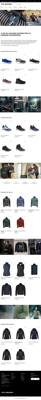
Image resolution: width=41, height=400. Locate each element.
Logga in (12, 378)
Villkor (12, 375)
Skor (6, 7)
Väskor (10, 7)
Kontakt (24, 7)
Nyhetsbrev (22, 377)
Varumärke (15, 7)
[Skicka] (38, 379)
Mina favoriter (13, 377)
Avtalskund (22, 378)
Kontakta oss (13, 376)
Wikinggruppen (23, 398)
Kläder (2, 7)
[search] (16, 4)
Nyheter (22, 376)
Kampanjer (20, 7)
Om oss (22, 375)
